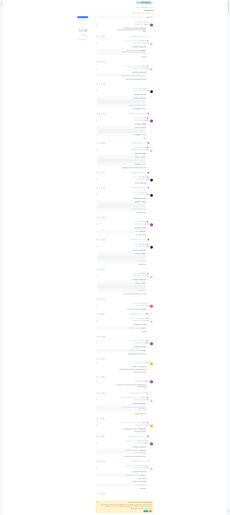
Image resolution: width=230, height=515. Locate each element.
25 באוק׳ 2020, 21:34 (136, 320)
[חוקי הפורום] (228, 1)
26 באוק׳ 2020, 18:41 (136, 399)
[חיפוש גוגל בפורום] (228, 11)
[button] (228, 511)
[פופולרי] (228, 4)
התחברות (145, 511)
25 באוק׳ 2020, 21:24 (140, 246)
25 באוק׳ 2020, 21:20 (138, 24)
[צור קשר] (228, 13)
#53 (97, 320)
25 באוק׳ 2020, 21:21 (136, 68)
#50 (97, 246)
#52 (97, 305)
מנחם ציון (147, 68)
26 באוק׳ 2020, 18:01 (138, 342)
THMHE (147, 90)
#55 (97, 362)
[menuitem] (1, 1)
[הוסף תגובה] (104, 36)
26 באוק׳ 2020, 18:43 (136, 467)
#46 (97, 149)
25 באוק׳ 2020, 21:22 (140, 90)
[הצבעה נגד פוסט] (97, 36)
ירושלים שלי (147, 362)
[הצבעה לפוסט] (102, 36)
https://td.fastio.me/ (133, 354)
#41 (97, 24)
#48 (97, 194)
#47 (97, 179)
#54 (97, 342)
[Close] (97, 502)
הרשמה (150, 511)
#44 (97, 90)
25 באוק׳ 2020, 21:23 (136, 149)
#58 (97, 425)
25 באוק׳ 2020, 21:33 (140, 305)
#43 (97, 68)
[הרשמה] (1, 4)
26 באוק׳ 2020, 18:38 (139, 362)
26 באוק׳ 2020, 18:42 (138, 443)
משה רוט (147, 305)
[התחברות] (1, 1)
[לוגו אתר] (144, 2)
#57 (97, 399)
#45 (97, 120)
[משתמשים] (228, 9)
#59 (97, 443)
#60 (97, 467)
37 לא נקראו (83, 35)
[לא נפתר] (228, 6)
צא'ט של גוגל (135, 46)
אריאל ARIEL (147, 24)
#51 (97, 275)
